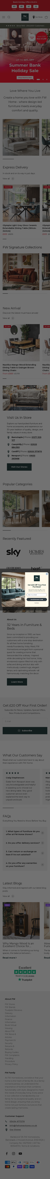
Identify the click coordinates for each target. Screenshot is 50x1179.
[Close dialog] (47, 574)
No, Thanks (37, 602)
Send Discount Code (37, 599)
